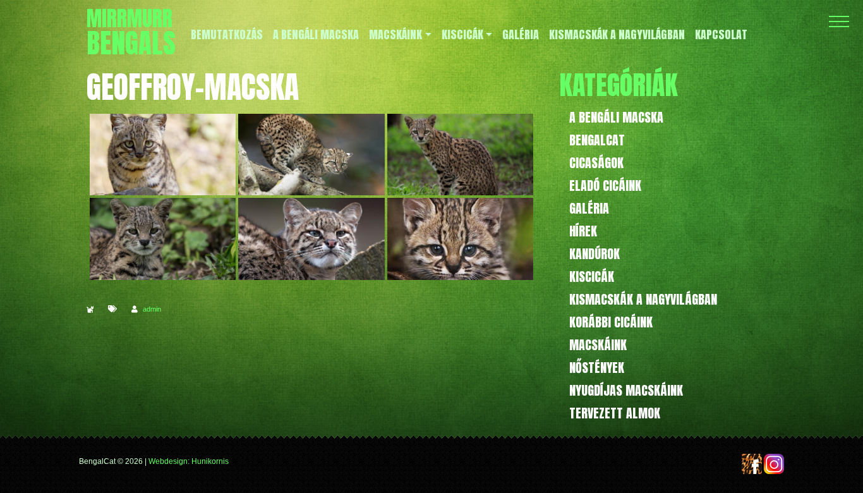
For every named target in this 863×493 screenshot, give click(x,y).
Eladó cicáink (605, 185)
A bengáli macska (616, 117)
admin (152, 309)
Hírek (583, 231)
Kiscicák (591, 276)
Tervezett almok (614, 413)
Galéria (589, 208)
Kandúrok (594, 254)
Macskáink (598, 345)
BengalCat (597, 140)
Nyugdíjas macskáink (626, 390)
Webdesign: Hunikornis (188, 461)
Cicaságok (596, 163)
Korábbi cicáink (611, 322)
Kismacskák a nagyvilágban (643, 299)
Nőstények (596, 367)
